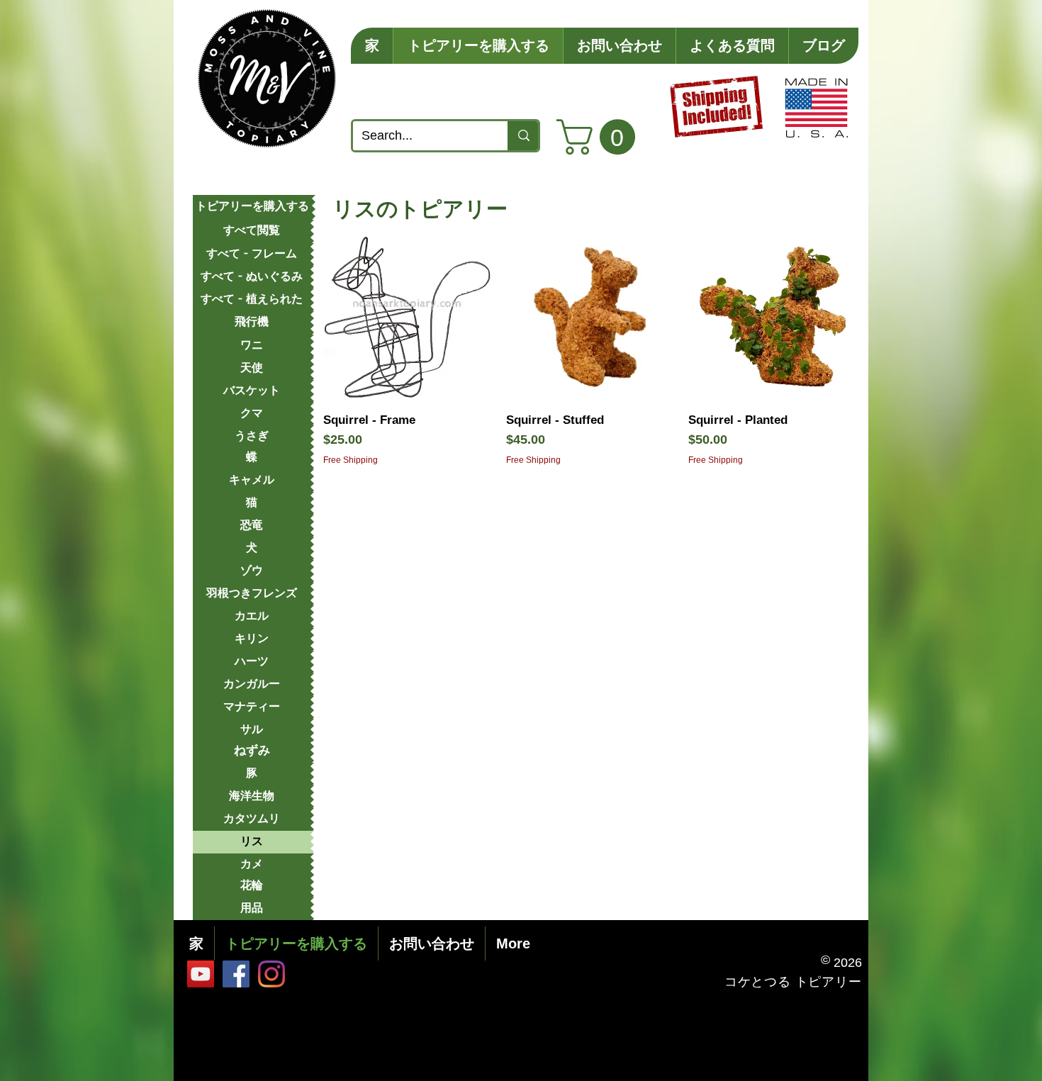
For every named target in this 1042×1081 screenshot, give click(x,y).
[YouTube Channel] (200, 973)
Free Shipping (350, 460)
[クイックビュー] (407, 317)
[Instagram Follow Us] (271, 973)
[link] (600, 137)
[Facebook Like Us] (236, 973)
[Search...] (523, 135)
